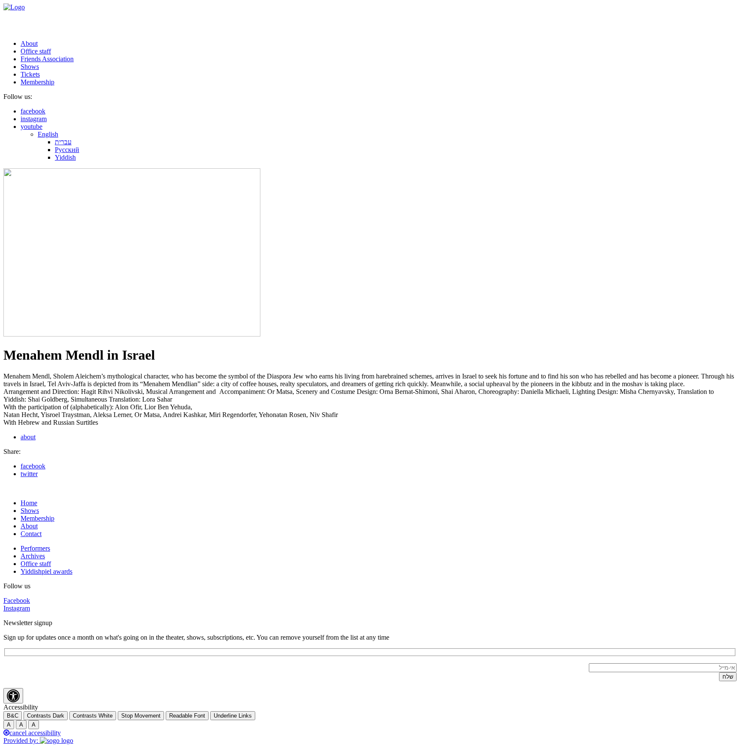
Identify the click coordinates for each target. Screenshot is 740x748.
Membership (37, 82)
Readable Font (187, 715)
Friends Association (47, 59)
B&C (12, 715)
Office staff (36, 51)
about (28, 437)
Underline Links (233, 715)
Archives (33, 556)
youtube (31, 126)
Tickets (30, 74)
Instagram (16, 608)
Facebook (16, 600)
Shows (30, 66)
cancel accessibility (35, 732)
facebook (33, 111)
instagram (34, 118)
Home (29, 503)
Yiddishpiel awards (46, 571)
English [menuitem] (48, 134)
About (29, 43)
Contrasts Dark (45, 715)
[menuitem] (48, 134)
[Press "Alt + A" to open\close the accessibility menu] (13, 695)
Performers (35, 548)
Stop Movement (141, 715)
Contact (31, 533)
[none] (387, 146)
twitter (29, 473)
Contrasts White (93, 715)
